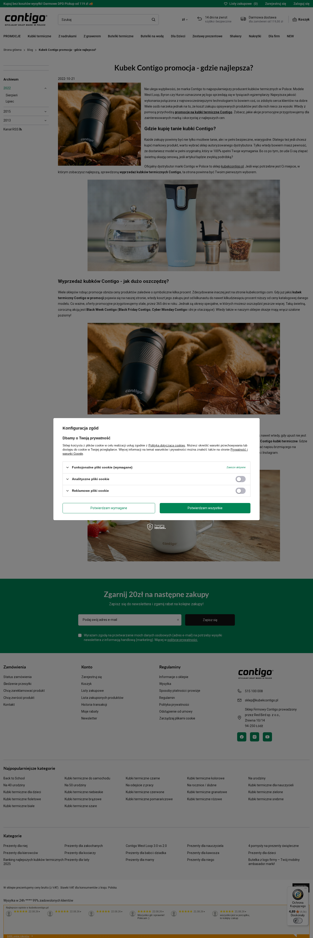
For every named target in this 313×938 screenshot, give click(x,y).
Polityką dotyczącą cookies (166, 445)
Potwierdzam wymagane (109, 508)
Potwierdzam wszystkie (205, 508)
